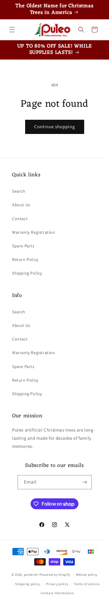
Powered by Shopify (55, 574)
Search (18, 191)
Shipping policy (27, 584)
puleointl (31, 574)
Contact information (57, 593)
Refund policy (86, 574)
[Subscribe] (84, 482)
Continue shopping (54, 126)
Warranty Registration (33, 232)
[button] (12, 29)
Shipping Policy (27, 273)
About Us (21, 204)
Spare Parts (23, 246)
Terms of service (86, 584)
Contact (20, 218)
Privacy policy (57, 584)
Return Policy (25, 259)
